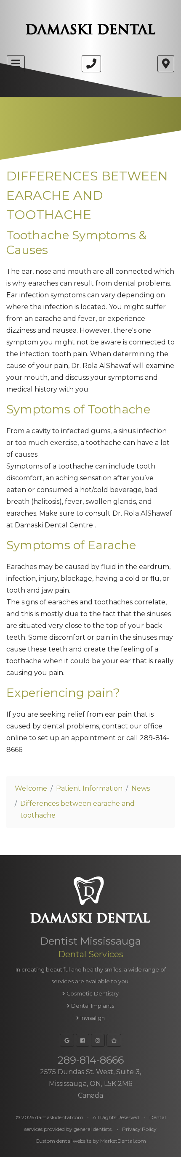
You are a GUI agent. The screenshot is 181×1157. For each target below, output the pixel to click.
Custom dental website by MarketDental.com (90, 1141)
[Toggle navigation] (16, 63)
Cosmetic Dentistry (91, 993)
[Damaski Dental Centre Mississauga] (90, 29)
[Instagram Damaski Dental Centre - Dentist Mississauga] (98, 1040)
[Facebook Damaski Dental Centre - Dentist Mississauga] (83, 1040)
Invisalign (91, 1018)
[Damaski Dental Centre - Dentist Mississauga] (91, 63)
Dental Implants (92, 1006)
